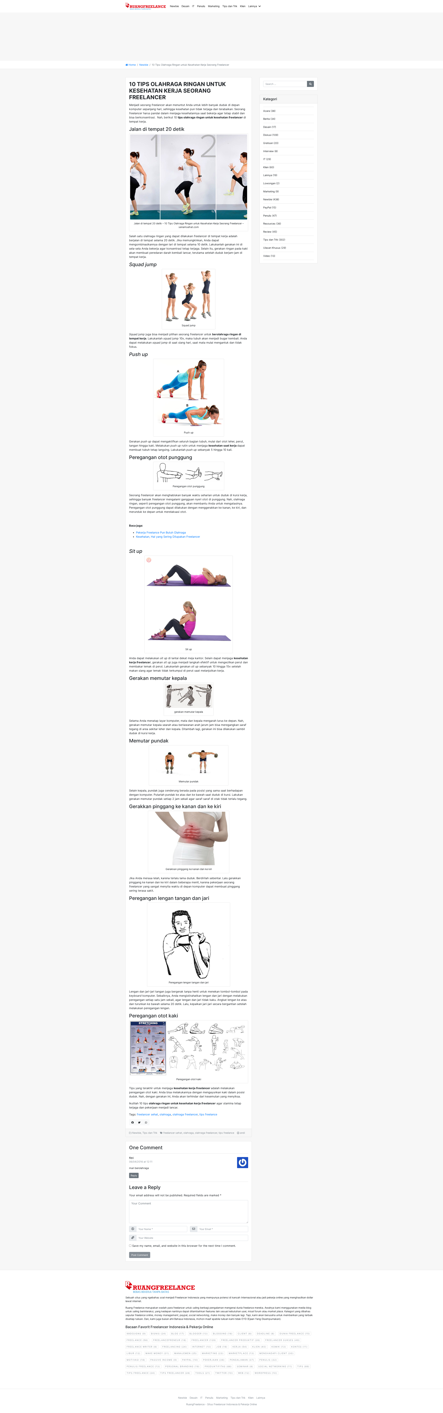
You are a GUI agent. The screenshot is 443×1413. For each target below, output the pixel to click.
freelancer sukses (282, 1340)
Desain (185, 6)
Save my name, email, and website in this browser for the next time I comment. (184, 1245)
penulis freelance (143, 1366)
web (244, 1373)
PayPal (267, 207)
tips (303, 1366)
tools (202, 1373)
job (221, 1346)
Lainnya (252, 6)
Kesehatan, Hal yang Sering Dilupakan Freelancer (168, 536)
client (245, 1333)
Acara (266, 110)
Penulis (201, 6)
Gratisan (268, 143)
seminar (245, 1366)
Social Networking (275, 1366)
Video (266, 255)
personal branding (182, 1366)
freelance (137, 1340)
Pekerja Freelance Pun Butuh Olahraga (161, 532)
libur (133, 1353)
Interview (268, 151)
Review (267, 231)
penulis (268, 1360)
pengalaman (242, 1360)
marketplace (241, 1353)
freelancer (204, 1340)
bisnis (158, 1333)
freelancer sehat (147, 1114)
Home (132, 64)
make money (157, 1353)
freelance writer (142, 1346)
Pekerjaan (214, 1360)
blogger (198, 1333)
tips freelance (208, 1114)
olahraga (165, 1114)
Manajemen (185, 1353)
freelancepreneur (169, 1340)
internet (201, 1346)
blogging (223, 1333)
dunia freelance (295, 1333)
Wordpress (266, 1373)
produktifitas (218, 1366)
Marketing (214, 6)
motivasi (136, 1360)
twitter (224, 1373)
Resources (269, 223)
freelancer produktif (240, 1340)
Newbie (174, 6)
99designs (136, 1333)
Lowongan (269, 183)
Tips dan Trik (229, 6)
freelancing (174, 1346)
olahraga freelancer (185, 1114)
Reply (134, 1175)
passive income (163, 1360)
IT (193, 6)
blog (177, 1333)
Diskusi (267, 134)
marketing (213, 1353)
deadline (265, 1333)
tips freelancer (175, 1373)
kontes (299, 1346)
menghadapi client (276, 1353)
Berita (266, 118)
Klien (242, 6)
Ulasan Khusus (272, 247)
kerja (240, 1346)
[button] (260, 6)
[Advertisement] (104, 36)
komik (279, 1346)
